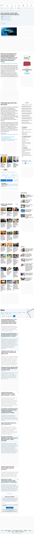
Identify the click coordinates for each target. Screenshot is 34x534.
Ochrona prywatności (8, 530)
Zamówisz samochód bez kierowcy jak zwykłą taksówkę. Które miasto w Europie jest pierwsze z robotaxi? (27, 109)
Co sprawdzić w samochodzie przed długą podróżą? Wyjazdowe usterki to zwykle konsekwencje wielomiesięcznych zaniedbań (27, 118)
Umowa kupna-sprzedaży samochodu (25, 138)
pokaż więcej (9, 493)
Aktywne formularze (27, 136)
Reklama (16, 531)
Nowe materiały (24, 192)
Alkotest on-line (8, 313)
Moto (6, 10)
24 (22, 163)
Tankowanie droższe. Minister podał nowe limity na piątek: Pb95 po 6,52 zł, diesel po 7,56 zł (27, 113)
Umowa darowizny (24, 146)
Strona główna (2, 10)
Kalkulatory (25, 127)
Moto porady (6, 312)
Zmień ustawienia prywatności (17, 530)
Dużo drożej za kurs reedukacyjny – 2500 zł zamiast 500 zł (27, 120)
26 (25, 163)
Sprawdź (27, 73)
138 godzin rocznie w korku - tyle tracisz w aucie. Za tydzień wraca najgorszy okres (26, 111)
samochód (2, 115)
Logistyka (19, 312)
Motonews (8, 10)
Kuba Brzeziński (3, 23)
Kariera (30, 530)
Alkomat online (24, 128)
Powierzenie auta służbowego (26, 142)
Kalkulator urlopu (24, 133)
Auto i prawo (15, 312)
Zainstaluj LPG (3, 313)
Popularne (23, 104)
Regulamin (25, 530)
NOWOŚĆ (27, 68)
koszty (6, 127)
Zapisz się (9, 507)
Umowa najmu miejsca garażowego (25, 141)
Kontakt (12, 531)
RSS (9, 531)
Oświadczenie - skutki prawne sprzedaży (26, 144)
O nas (2, 530)
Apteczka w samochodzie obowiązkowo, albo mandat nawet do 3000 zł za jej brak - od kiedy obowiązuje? (27, 123)
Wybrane (30, 104)
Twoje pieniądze (18, 8)
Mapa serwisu (22, 531)
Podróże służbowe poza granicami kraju (27, 156)
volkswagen (3, 172)
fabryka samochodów (11, 172)
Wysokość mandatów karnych (26, 152)
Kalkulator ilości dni (25, 134)
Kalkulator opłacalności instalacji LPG (27, 130)
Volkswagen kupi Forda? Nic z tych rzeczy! (9, 63)
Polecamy (23, 246)
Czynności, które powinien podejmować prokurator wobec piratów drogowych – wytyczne (26, 116)
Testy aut (10, 312)
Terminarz (25, 160)
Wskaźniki (25, 147)
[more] (16, 172)
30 (31, 163)
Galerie (27, 312)
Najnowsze (27, 104)
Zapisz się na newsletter (11, 177)
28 (28, 163)
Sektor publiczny (11, 8)
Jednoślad (23, 312)
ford (6, 172)
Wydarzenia (12, 10)
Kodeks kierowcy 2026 (27, 70)
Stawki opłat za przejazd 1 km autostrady (26, 151)
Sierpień (29, 160)
